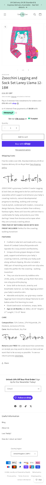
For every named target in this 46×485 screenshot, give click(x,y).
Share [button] (6, 363)
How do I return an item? (12, 439)
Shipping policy (36, 476)
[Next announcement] (41, 5)
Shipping (13, 96)
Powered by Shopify (24, 472)
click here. (19, 356)
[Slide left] (17, 70)
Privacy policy (11, 476)
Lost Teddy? (6, 433)
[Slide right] (28, 70)
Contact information (24, 480)
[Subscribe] (38, 389)
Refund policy (37, 472)
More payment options (23, 150)
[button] (5, 14)
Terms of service (23, 476)
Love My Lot (13, 472)
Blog (3, 422)
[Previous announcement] (4, 5)
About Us (5, 428)
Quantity (5, 123)
